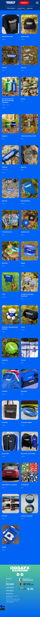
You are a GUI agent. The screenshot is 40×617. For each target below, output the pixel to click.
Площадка (10, 590)
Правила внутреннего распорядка (12, 601)
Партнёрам (10, 587)
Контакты (9, 593)
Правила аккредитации (13, 599)
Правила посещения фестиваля (12, 596)
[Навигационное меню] (37, 3)
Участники (10, 584)
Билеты (8, 578)
